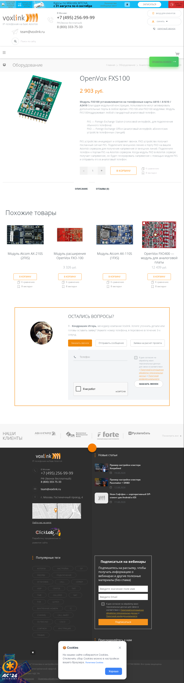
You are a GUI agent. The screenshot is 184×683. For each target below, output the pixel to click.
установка (42, 581)
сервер (79, 581)
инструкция (64, 628)
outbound (42, 621)
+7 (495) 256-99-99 (76, 17)
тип (74, 588)
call (62, 581)
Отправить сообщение (111, 343)
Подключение (64, 575)
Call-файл (63, 615)
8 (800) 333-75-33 (69, 27)
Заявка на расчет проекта (148, 343)
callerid (57, 595)
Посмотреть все (170, 435)
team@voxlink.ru (32, 32)
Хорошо (113, 671)
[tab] (81, 188)
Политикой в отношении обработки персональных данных (151, 372)
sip (81, 568)
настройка (62, 568)
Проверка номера (161, 61)
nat (75, 595)
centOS (56, 588)
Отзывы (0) (102, 188)
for (39, 601)
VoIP (39, 588)
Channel (41, 615)
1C (71, 608)
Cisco (62, 621)
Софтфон (42, 628)
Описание (81, 188)
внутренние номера (47, 608)
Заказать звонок (80, 343)
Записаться (149, 4)
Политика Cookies (94, 662)
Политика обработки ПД (50, 678)
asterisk (41, 568)
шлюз (55, 601)
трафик (41, 635)
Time (39, 595)
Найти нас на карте (41, 522)
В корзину (123, 170)
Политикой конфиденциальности (121, 616)
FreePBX (41, 575)
